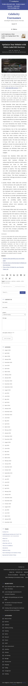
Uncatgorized (8, 670)
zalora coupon (21, 4)
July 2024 (7, 393)
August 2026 (7, 350)
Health (6, 643)
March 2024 (7, 405)
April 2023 (7, 423)
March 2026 (7, 356)
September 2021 (8, 473)
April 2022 (7, 454)
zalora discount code (9, 4)
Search (13, 24)
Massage (6, 658)
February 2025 (8, 374)
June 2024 (7, 396)
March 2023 (7, 426)
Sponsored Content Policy (9, 555)
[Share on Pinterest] (21, 275)
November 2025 (8, 362)
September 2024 (8, 387)
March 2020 (7, 516)
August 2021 (7, 476)
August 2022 (7, 442)
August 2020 (7, 506)
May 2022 (7, 451)
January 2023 (8, 433)
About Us (5, 538)
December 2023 (8, 411)
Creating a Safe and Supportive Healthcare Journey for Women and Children (14, 609)
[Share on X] (10, 275)
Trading (6, 667)
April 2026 (7, 353)
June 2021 (7, 482)
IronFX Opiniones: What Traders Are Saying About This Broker (9, 36)
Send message (7, 338)
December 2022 (8, 436)
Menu (15, 29)
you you (10, 6)
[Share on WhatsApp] (17, 275)
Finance (6, 640)
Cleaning (6, 630)
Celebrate (7, 624)
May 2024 (7, 399)
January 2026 (8, 359)
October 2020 (8, 503)
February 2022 (8, 460)
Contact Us (5, 532)
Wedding (7, 673)
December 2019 (8, 522)
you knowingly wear (14, 8)
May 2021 (7, 485)
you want (17, 6)
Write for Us (6, 541)
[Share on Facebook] (7, 275)
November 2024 (8, 383)
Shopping (7, 664)
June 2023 (7, 417)
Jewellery (7, 649)
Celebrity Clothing (9, 627)
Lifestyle (7, 652)
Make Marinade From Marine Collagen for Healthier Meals (8, 286)
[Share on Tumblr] (2, 278)
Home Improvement (9, 646)
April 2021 (7, 488)
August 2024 (7, 390)
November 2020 (8, 500)
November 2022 (8, 439)
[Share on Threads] (6, 278)
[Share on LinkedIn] (14, 275)
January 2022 (8, 463)
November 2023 (8, 414)
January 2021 (8, 494)
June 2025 (7, 365)
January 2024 (8, 408)
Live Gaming (7, 655)
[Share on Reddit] (24, 275)
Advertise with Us (7, 543)
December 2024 (8, 380)
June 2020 (7, 513)
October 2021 (8, 470)
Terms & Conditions (8, 545)
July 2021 (7, 479)
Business (7, 621)
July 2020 (7, 509)
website (18, 281)
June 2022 (7, 448)
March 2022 (7, 457)
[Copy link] (9, 278)
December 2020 (8, 497)
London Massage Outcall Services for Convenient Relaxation (13, 593)
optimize (13, 281)
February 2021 (8, 491)
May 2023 (7, 420)
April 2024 (7, 402)
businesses (7, 281)
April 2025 (7, 368)
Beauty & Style (8, 618)
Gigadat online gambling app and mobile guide (14, 598)
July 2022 (7, 445)
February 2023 (8, 430)
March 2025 (7, 371)
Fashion (6, 633)
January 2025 (8, 377)
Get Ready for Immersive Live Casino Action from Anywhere (21, 286)
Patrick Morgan (15, 65)
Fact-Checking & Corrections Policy (12, 552)
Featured (6, 63)
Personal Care (8, 661)
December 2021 (8, 466)
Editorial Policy (6, 550)
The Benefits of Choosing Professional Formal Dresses (13, 603)
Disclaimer (5, 548)
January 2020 (8, 519)
